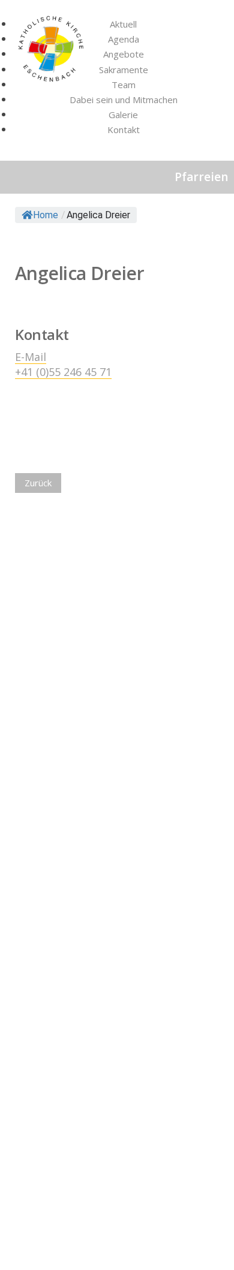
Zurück (38, 483)
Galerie (123, 115)
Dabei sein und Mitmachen (124, 100)
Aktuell (123, 24)
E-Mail (30, 357)
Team (124, 85)
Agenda (123, 39)
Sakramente (123, 70)
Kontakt (123, 130)
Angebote (123, 54)
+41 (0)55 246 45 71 (63, 372)
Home (45, 215)
